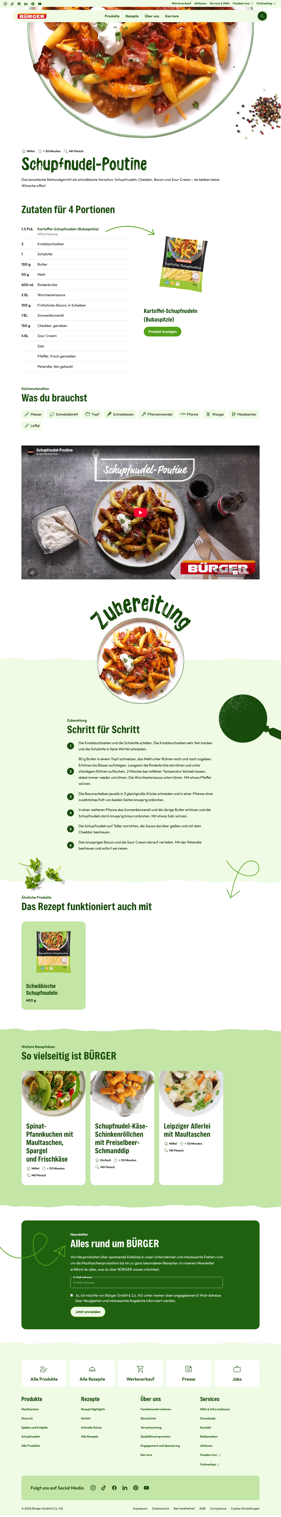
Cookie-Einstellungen (245, 1508)
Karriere (172, 16)
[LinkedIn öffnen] (26, 4)
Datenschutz (160, 1508)
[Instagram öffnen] (5, 4)
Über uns (152, 16)
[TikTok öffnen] (12, 4)
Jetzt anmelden (88, 1311)
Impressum (140, 1508)
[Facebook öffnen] (19, 4)
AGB (202, 1508)
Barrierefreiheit (184, 1508)
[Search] (262, 16)
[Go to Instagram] (93, 1488)
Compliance (218, 1508)
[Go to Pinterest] (136, 1488)
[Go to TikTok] (104, 1488)
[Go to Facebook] (114, 1488)
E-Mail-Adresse (82, 1277)
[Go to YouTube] (146, 1488)
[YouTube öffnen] (40, 4)
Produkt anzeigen (162, 331)
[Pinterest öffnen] (33, 4)
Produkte (112, 16)
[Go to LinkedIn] (125, 1488)
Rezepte (132, 16)
